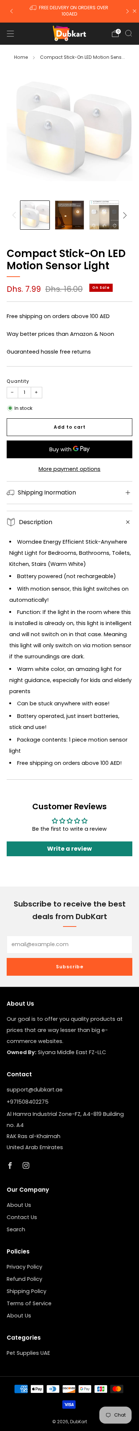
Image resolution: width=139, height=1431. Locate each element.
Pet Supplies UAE (28, 1353)
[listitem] (69, 11)
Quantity (18, 381)
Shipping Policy (26, 1291)
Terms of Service (29, 1303)
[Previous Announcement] (11, 11)
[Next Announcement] (127, 11)
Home (21, 57)
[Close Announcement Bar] (134, 11)
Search (16, 1229)
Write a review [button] (69, 848)
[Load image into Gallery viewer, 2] (69, 215)
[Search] (128, 33)
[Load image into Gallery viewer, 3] (104, 215)
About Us (19, 1205)
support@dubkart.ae (35, 1089)
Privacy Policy (24, 1266)
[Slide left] (15, 215)
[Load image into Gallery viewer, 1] (34, 215)
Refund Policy (24, 1279)
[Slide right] (123, 215)
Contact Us (22, 1217)
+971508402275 (28, 1102)
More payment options (69, 469)
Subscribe (69, 966)
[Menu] (10, 33)
